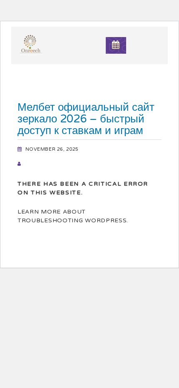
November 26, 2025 (52, 149)
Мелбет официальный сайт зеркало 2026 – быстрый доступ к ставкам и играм (85, 119)
